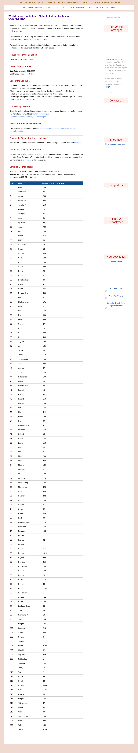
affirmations (27, 160)
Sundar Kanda (116, 261)
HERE (111, 59)
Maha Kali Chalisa (116, 296)
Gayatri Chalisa (116, 289)
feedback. (78, 143)
